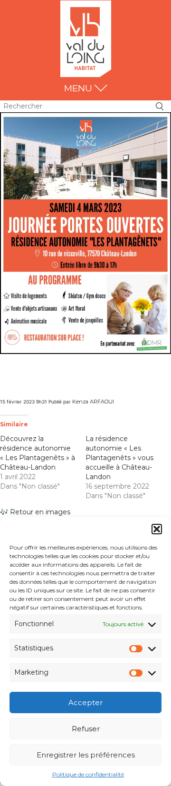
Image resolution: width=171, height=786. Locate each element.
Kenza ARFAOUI (93, 401)
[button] (157, 529)
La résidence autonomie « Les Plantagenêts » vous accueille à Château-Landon (119, 457)
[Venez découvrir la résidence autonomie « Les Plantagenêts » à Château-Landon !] (85, 232)
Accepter (85, 702)
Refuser (86, 728)
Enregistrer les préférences (86, 754)
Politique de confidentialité (88, 774)
